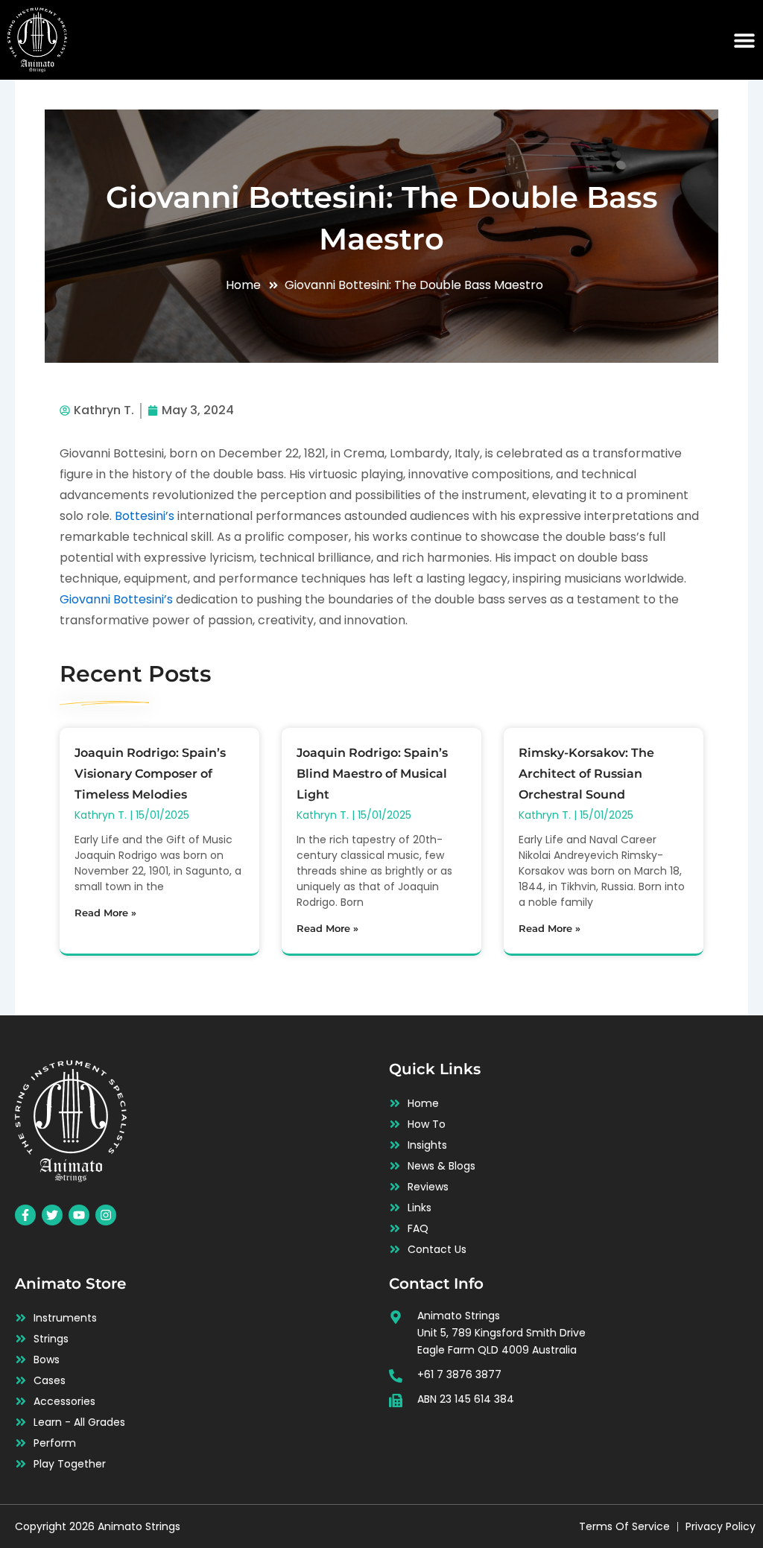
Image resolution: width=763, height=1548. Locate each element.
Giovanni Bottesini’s (116, 599)
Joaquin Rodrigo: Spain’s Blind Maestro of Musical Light (372, 774)
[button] (744, 40)
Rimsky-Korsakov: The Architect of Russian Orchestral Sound (586, 774)
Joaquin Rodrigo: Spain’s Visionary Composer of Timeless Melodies (150, 774)
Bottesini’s (144, 515)
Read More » (105, 913)
